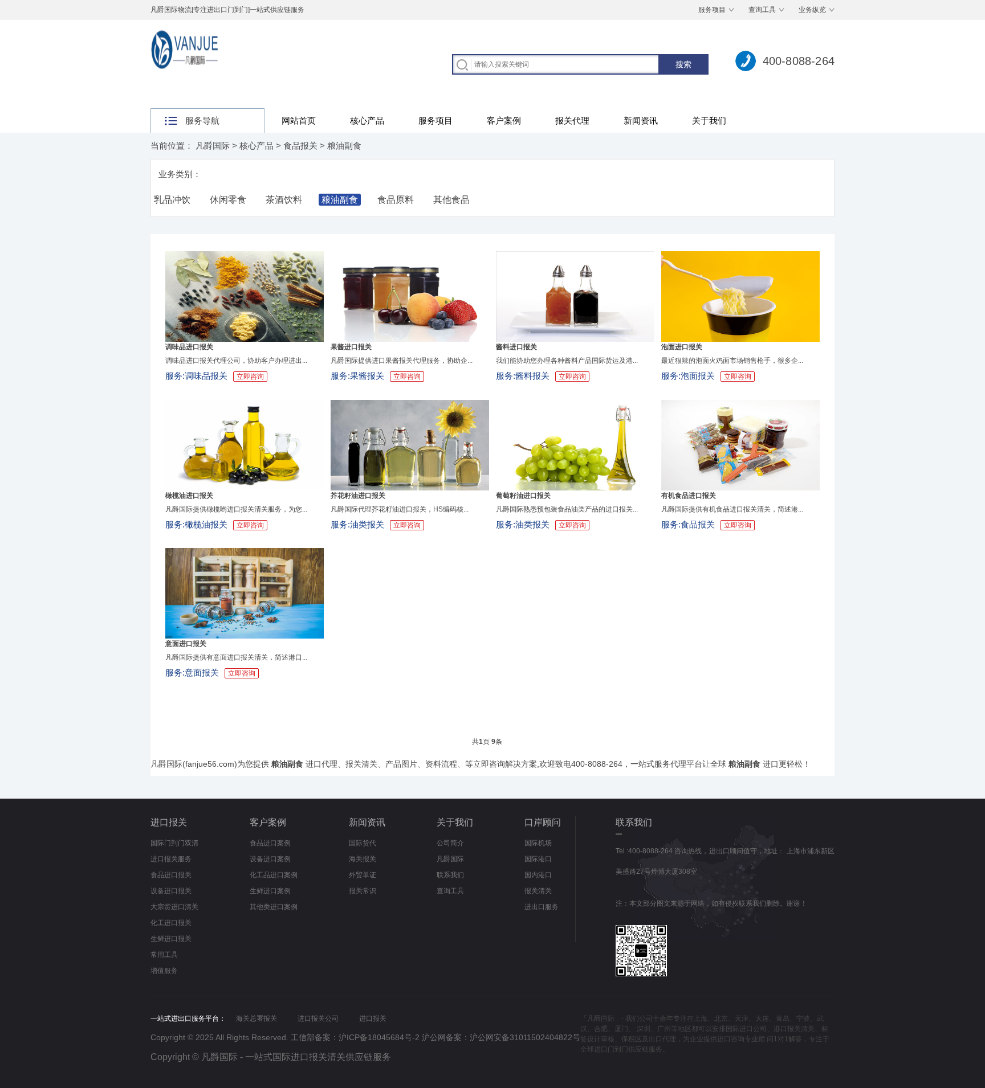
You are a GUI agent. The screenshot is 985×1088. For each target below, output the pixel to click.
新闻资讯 (641, 120)
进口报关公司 (318, 1018)
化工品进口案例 (274, 875)
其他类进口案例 (274, 907)
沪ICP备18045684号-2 (379, 1037)
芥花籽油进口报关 (358, 496)
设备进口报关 (171, 891)
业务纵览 (812, 10)
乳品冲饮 (172, 199)
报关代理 (572, 120)
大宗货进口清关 (174, 907)
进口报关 (168, 822)
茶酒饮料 (284, 199)
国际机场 (538, 843)
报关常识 (362, 891)
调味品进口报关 (189, 347)
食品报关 (300, 145)
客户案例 (504, 120)
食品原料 (395, 199)
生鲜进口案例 (270, 891)
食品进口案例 (270, 843)
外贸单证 (362, 875)
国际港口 (538, 859)
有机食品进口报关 (688, 496)
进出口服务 (541, 907)
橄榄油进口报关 (189, 496)
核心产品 (367, 120)
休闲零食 (228, 199)
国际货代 (362, 843)
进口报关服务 (171, 859)
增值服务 (164, 971)
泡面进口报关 (681, 347)
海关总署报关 (256, 1018)
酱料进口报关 (516, 347)
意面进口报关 (185, 644)
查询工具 (762, 10)
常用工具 (164, 955)
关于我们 (709, 120)
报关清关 (538, 891)
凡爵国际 (213, 145)
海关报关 (362, 859)
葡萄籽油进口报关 (523, 496)
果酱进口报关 (351, 347)
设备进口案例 (270, 859)
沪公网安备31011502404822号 (525, 1037)
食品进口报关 (171, 875)
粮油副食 (344, 145)
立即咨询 (250, 377)
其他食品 (451, 199)
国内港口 (538, 875)
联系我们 (450, 875)
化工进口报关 (171, 923)
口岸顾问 (542, 822)
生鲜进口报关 (171, 939)
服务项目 (712, 10)
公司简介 (450, 843)
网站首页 (299, 120)
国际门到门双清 (174, 843)
